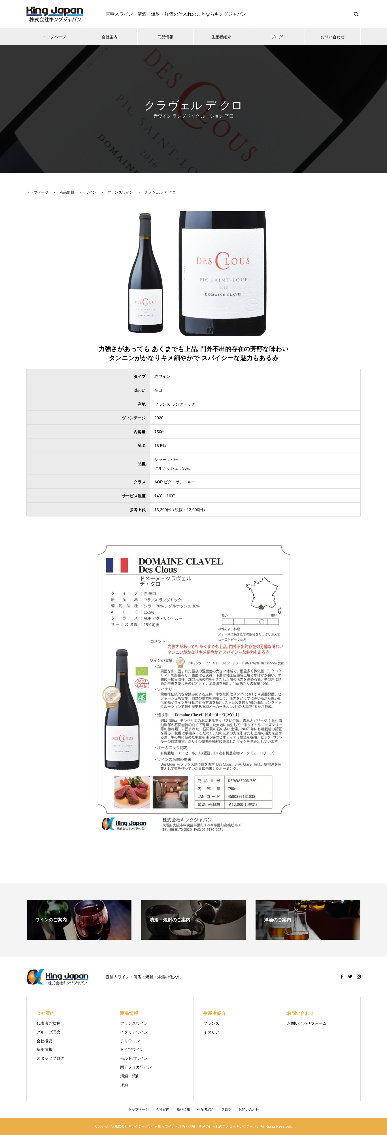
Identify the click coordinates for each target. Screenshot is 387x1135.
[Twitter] (350, 977)
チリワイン (130, 1041)
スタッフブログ (50, 1058)
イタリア (211, 1032)
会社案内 (110, 37)
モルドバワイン (134, 1058)
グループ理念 (48, 1032)
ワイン (90, 192)
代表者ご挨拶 (48, 1023)
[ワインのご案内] (79, 937)
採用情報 (44, 1049)
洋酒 (124, 1084)
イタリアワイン (134, 1032)
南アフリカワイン (136, 1067)
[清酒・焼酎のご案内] (193, 937)
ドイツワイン (132, 1049)
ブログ (277, 37)
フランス (211, 1023)
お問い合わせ (333, 37)
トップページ (54, 37)
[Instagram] (359, 977)
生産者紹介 (221, 37)
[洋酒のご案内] (308, 937)
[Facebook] (342, 977)
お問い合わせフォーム (307, 1023)
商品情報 (165, 37)
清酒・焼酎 (130, 1075)
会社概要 (44, 1041)
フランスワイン (120, 192)
